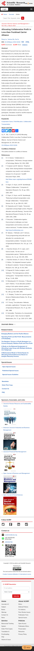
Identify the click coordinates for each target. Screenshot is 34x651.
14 (2, 313)
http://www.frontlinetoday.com (14, 230)
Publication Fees (23, 615)
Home (5, 14)
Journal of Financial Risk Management (14, 451)
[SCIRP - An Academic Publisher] (13, 3)
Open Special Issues (9, 366)
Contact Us (5, 388)
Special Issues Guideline (10, 374)
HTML (27, 42)
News (3, 617)
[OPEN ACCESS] (29, 3)
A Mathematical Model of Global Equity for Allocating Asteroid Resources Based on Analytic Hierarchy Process (15, 354)
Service (4, 621)
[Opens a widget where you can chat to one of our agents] (27, 647)
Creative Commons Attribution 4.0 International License (17, 574)
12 (2, 294)
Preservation (22, 629)
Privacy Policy (22, 634)
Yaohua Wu (11, 39)
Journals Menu (7, 324)
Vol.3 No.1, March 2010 (9, 25)
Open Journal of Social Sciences (13, 495)
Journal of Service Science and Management (15, 23)
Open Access (22, 623)
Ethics (20, 604)
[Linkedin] (18, 524)
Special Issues (22, 617)
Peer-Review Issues (24, 612)
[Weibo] (26, 524)
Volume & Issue (6, 639)
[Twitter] (3, 524)
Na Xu (17, 39)
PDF (22, 42)
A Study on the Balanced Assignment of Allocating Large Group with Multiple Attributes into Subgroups (16, 348)
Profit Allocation (18, 121)
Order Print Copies (7, 629)
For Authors (21, 609)
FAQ (3, 392)
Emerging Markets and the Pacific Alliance (15, 333)
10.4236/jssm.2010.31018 (12, 42)
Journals (11, 14)
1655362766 (8, 542)
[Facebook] (10, 524)
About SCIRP (23, 601)
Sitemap (3, 612)
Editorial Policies (23, 607)
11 (2, 281)
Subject (3, 607)
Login (4, 9)
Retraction (21, 631)
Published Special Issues (10, 370)
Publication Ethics (23, 626)
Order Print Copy (7, 385)
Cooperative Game (7, 121)
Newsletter (5, 381)
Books (3, 609)
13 (2, 302)
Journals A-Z (5, 604)
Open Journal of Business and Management (16, 473)
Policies (21, 621)
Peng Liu (4, 39)
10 (2, 270)
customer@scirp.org (11, 535)
